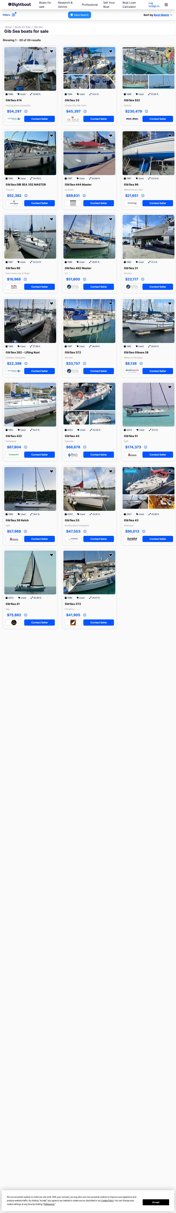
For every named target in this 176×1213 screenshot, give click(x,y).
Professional (90, 4)
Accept (156, 1202)
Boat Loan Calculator (129, 4)
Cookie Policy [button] (107, 1200)
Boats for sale (45, 4)
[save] (51, 51)
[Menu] (166, 4)
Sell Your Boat (109, 4)
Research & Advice (65, 4)
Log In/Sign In (154, 5)
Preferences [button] (49, 1204)
